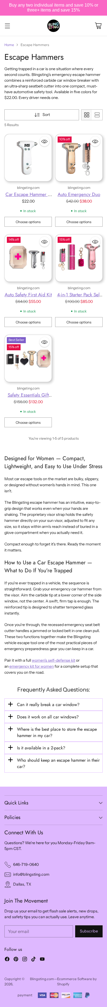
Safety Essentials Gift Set (28, 398)
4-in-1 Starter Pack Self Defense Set (79, 298)
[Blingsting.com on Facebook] (7, 960)
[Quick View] (44, 141)
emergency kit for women (31, 666)
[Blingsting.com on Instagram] (24, 960)
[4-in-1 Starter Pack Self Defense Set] (78, 258)
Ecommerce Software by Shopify (77, 981)
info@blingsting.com (31, 874)
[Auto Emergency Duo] (78, 157)
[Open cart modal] (98, 25)
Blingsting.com (42, 979)
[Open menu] (7, 25)
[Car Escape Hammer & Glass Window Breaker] (28, 157)
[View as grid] (86, 115)
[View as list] (97, 115)
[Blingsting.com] (53, 26)
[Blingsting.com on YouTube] (42, 960)
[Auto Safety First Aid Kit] (28, 258)
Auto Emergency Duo (79, 194)
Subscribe (89, 931)
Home (9, 45)
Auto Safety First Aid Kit (28, 294)
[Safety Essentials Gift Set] (28, 358)
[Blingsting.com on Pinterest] (16, 960)
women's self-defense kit (53, 660)
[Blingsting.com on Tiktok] (33, 960)
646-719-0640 (26, 864)
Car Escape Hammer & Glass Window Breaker (28, 198)
